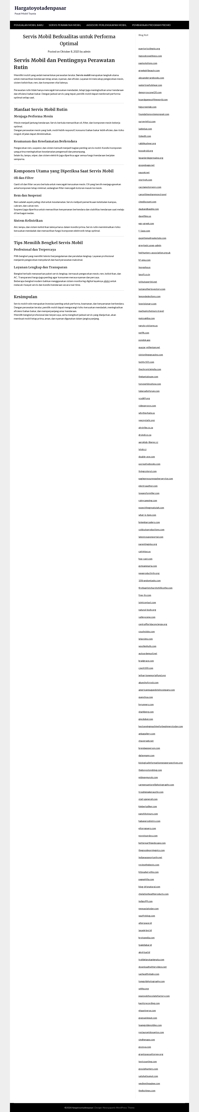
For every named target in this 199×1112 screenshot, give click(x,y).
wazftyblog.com (147, 915)
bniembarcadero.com (149, 522)
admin (86, 51)
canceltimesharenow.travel (152, 194)
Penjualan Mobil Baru (28, 25)
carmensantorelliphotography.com (156, 784)
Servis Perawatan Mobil (65, 25)
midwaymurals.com (148, 777)
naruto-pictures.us (148, 325)
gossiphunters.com (148, 1068)
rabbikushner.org (147, 143)
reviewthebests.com (149, 864)
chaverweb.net (146, 740)
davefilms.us (145, 216)
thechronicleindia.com (150, 369)
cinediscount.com (147, 201)
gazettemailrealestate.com (152, 238)
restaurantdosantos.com (151, 1032)
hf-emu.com (144, 260)
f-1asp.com (144, 230)
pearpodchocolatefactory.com (154, 995)
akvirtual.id (144, 952)
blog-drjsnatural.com (149, 886)
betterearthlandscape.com (152, 843)
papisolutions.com (148, 63)
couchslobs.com (147, 631)
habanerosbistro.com (149, 821)
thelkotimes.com (147, 1090)
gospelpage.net (147, 165)
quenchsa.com (146, 697)
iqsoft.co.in (144, 274)
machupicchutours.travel (151, 311)
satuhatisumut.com (148, 1076)
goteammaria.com (148, 565)
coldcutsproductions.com (151, 529)
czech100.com (146, 668)
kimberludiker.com (148, 806)
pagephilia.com (146, 879)
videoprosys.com (147, 405)
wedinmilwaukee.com (149, 1083)
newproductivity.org (149, 573)
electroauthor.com (148, 485)
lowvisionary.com (147, 303)
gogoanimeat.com (148, 1017)
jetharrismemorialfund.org (152, 675)
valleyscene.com (147, 617)
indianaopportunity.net (150, 857)
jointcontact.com (147, 602)
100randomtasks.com (150, 580)
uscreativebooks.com (149, 463)
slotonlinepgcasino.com (151, 354)
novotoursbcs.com (148, 835)
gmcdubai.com (146, 719)
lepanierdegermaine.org (151, 157)
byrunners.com (146, 704)
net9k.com (144, 332)
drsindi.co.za (145, 434)
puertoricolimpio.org (149, 48)
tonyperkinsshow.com (150, 383)
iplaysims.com (146, 638)
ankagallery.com (147, 733)
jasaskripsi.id (145, 930)
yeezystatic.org (147, 420)
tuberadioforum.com (149, 391)
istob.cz (142, 449)
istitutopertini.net (148, 281)
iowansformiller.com (149, 493)
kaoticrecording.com (149, 1003)
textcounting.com (148, 1061)
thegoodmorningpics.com (152, 850)
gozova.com (145, 1046)
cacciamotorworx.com (150, 187)
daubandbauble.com (149, 209)
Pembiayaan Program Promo (151, 25)
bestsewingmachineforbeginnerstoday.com (161, 726)
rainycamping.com (148, 500)
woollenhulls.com (147, 646)
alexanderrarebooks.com (151, 77)
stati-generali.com (148, 799)
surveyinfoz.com (147, 121)
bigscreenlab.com (147, 106)
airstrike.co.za (146, 427)
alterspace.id (145, 923)
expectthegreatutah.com (151, 507)
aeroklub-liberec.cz (148, 442)
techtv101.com (146, 362)
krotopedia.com (147, 937)
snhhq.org (144, 988)
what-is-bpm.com (147, 514)
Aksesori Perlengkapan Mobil (106, 25)
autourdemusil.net (148, 653)
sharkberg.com (146, 711)
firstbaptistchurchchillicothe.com (155, 587)
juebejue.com (145, 128)
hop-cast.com (145, 558)
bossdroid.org (146, 150)
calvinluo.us (145, 551)
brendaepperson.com (149, 748)
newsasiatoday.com (149, 908)
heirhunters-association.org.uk (154, 252)
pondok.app (144, 340)
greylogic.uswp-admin (150, 245)
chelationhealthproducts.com (154, 893)
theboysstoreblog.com (150, 770)
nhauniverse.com (147, 1010)
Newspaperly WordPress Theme (118, 1107)
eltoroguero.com (147, 828)
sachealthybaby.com (149, 974)
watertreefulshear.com (150, 85)
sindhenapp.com (147, 1039)
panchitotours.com (148, 813)
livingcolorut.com (148, 471)
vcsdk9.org (144, 398)
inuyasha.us (144, 267)
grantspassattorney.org (151, 1054)
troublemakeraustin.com (151, 792)
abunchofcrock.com (148, 682)
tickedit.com (145, 136)
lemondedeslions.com (149, 296)
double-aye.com (147, 456)
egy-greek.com (146, 223)
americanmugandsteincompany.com (157, 689)
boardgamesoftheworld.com (153, 99)
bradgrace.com (146, 660)
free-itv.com (145, 595)
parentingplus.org (148, 544)
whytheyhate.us (147, 413)
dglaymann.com (146, 755)
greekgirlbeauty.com (149, 70)
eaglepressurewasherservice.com (156, 478)
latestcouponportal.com (151, 536)
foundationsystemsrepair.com (154, 114)
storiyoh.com (145, 179)
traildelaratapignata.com (151, 959)
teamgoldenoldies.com (150, 1025)
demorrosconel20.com (150, 92)
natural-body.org (147, 609)
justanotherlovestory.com (152, 289)
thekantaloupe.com (148, 376)
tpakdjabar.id (145, 944)
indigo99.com (146, 901)
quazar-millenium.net (149, 347)
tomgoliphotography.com (152, 981)
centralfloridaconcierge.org (153, 624)
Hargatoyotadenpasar (40, 8)
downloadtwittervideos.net (153, 966)
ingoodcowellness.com (150, 55)
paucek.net (144, 172)
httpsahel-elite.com (149, 872)
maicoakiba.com (147, 318)
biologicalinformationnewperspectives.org (161, 762)
